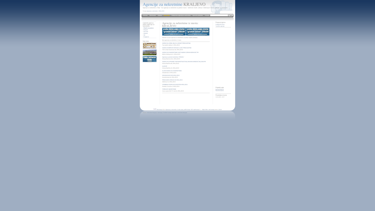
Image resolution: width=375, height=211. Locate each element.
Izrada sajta (180, 109)
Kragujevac (146, 36)
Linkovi (220, 109)
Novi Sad (146, 31)
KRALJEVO (161, 11)
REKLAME (167, 15)
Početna (145, 15)
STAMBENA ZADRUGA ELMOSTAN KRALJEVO (175, 84)
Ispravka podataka (198, 15)
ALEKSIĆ (164, 66)
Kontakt (207, 15)
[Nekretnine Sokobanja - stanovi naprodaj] (150, 54)
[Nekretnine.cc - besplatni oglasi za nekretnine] (150, 48)
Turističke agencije (220, 26)
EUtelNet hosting (167, 112)
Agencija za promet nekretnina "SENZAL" (173, 57)
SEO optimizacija (195, 109)
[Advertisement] (185, 98)
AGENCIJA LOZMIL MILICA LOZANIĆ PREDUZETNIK (176, 43)
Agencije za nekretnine (152, 11)
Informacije (153, 15)
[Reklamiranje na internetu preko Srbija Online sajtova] (150, 61)
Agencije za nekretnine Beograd (179, 112)
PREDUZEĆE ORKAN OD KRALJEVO (172, 80)
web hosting (211, 109)
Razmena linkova (220, 89)
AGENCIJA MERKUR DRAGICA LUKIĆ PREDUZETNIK (176, 48)
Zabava (160, 15)
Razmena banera (220, 90)
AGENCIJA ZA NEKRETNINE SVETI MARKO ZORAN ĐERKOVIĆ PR (180, 52)
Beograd (146, 29)
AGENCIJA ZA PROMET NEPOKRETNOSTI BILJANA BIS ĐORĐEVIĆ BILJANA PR (184, 61)
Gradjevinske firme (220, 24)
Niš (144, 35)
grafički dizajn (187, 109)
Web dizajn (159, 109)
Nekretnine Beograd (152, 112)
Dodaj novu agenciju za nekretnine (181, 15)
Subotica (146, 33)
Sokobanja (159, 112)
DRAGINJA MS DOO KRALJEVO (170, 75)
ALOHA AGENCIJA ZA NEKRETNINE (172, 71)
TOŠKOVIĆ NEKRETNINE (169, 89)
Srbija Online (205, 109)
